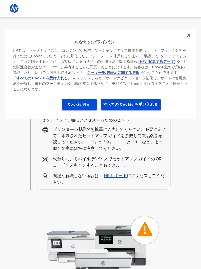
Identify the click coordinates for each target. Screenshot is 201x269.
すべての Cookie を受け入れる (130, 104)
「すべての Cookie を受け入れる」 (42, 78)
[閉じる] (188, 35)
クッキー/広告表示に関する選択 (113, 73)
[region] (100, 74)
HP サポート (115, 175)
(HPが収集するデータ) (156, 62)
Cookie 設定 (79, 104)
